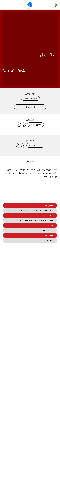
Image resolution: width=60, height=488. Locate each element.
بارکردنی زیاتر (30, 107)
